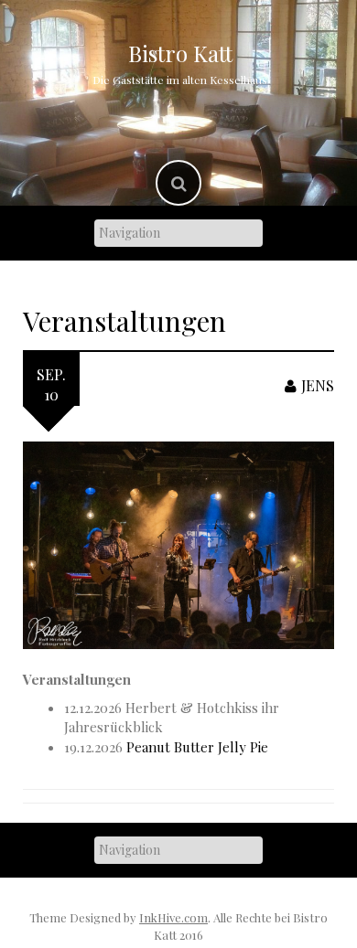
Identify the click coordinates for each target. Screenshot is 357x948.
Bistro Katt (180, 53)
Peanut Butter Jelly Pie (197, 747)
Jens (317, 385)
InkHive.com (173, 917)
